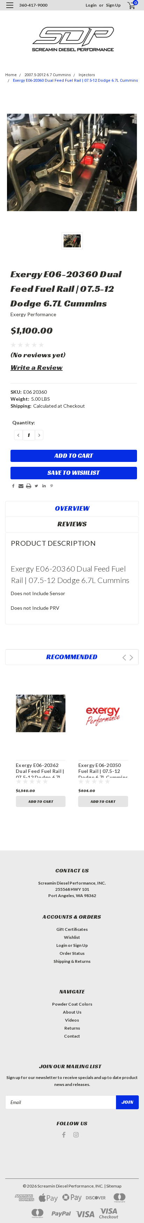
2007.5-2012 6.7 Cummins (47, 75)
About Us (72, 1012)
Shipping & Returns (72, 961)
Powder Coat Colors (72, 1004)
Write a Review (36, 367)
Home (11, 75)
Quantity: (23, 422)
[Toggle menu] (9, 9)
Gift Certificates (72, 929)
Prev (124, 657)
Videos (72, 1020)
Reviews (72, 523)
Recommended (72, 656)
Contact (72, 1036)
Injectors (87, 75)
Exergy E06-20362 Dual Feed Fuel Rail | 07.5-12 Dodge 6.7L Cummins (40, 774)
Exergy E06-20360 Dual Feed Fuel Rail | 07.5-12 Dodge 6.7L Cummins (75, 80)
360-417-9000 (33, 5)
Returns (72, 1028)
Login (91, 5)
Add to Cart (40, 801)
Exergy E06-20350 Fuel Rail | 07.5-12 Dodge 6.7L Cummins (103, 771)
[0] (127, 5)
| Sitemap (112, 1186)
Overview (72, 508)
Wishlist (72, 937)
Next (131, 657)
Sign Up (113, 5)
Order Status (72, 953)
